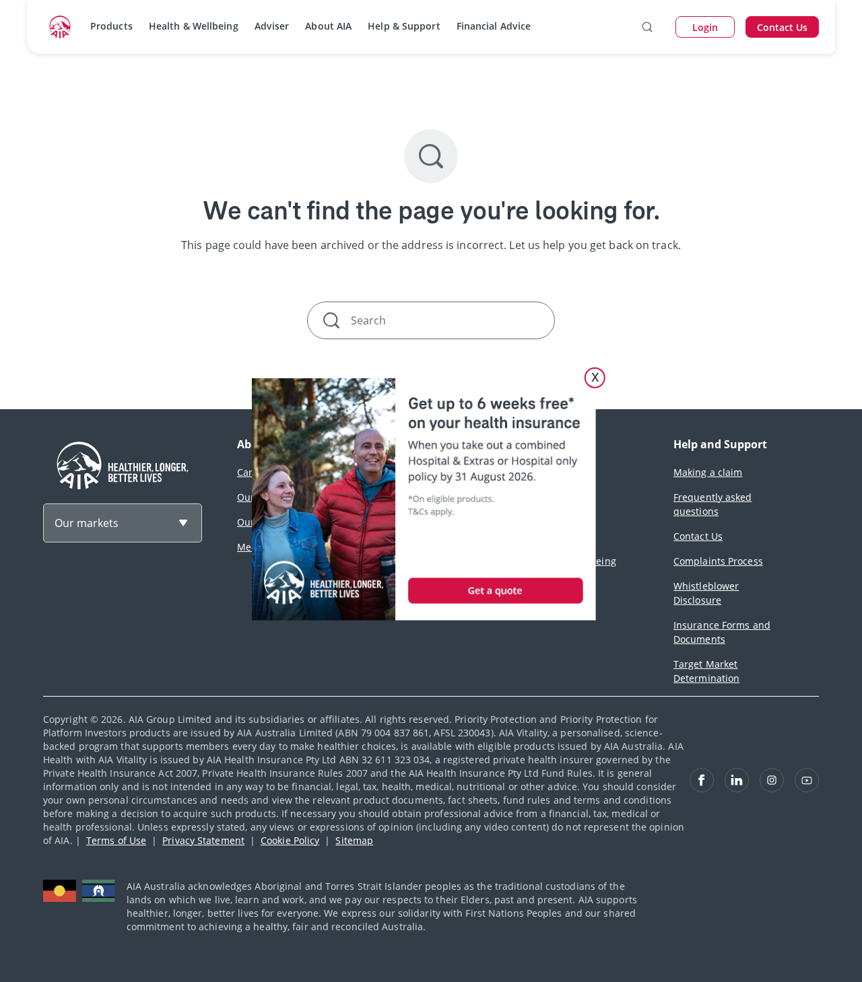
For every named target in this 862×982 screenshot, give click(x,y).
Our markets (87, 523)
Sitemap (354, 840)
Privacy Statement (203, 840)
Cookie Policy (290, 840)
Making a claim (707, 472)
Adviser (272, 26)
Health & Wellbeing (193, 26)
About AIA (328, 26)
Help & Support (404, 26)
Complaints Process (718, 561)
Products (111, 26)
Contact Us (698, 536)
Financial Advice (494, 26)
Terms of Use (116, 840)
